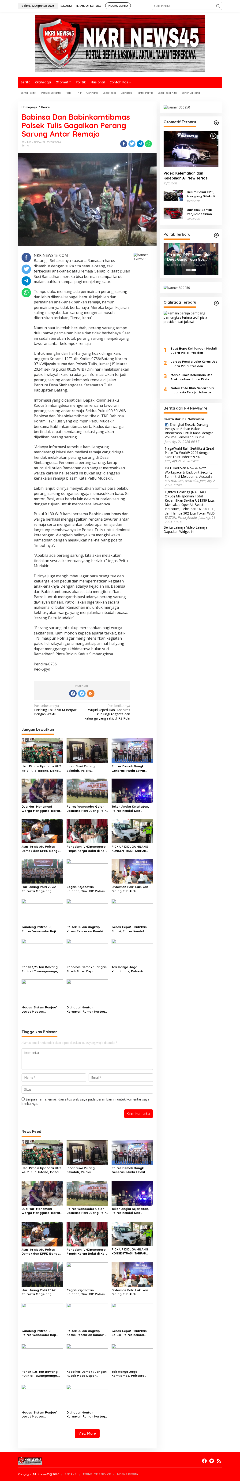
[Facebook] (73, 693)
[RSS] (90, 693)
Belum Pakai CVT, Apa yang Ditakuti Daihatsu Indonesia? (202, 194)
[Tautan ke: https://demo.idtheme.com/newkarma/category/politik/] (216, 235)
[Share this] (123, 143)
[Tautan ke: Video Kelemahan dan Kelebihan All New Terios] (191, 149)
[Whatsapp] (148, 143)
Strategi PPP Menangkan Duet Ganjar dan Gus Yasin (190, 257)
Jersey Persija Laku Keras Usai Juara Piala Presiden (194, 364)
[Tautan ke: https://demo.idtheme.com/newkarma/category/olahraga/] (216, 303)
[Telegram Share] (140, 143)
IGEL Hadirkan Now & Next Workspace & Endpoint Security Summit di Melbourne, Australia (188, 472)
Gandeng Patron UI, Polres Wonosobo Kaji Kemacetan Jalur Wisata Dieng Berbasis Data (41, 929)
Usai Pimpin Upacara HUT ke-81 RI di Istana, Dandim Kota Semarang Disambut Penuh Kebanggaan (42, 768)
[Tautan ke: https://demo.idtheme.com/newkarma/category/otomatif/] (216, 123)
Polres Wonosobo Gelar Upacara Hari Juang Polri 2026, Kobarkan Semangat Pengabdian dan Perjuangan (87, 809)
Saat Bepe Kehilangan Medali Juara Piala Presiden (194, 350)
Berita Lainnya (174, 527)
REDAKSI (70, 1474)
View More (87, 1433)
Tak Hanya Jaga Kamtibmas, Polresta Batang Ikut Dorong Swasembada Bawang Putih (129, 969)
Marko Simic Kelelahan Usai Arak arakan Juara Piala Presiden (192, 377)
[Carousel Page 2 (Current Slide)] (193, 270)
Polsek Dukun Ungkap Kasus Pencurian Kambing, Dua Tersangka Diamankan (87, 929)
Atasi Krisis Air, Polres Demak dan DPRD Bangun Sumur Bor (41, 849)
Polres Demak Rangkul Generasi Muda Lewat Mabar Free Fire (129, 768)
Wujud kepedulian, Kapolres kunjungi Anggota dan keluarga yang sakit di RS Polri (107, 712)
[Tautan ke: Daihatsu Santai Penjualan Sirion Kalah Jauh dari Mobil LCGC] (173, 213)
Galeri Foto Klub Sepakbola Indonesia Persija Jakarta (192, 390)
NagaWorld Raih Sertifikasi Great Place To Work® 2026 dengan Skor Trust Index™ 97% (189, 452)
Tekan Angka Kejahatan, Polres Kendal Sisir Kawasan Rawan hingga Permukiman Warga (130, 809)
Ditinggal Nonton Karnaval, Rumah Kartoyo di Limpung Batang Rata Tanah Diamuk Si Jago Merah (87, 1009)
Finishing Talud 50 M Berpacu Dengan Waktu (56, 710)
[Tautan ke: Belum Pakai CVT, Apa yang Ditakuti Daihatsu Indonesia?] (173, 195)
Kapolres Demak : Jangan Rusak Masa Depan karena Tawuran (87, 969)
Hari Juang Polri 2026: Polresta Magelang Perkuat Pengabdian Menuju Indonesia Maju (39, 889)
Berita (25, 145)
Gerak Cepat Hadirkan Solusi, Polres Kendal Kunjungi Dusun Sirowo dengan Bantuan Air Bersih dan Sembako (129, 929)
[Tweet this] (131, 143)
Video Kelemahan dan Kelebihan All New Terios (185, 175)
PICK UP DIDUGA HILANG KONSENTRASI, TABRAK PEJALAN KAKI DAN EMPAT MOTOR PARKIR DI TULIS (131, 849)
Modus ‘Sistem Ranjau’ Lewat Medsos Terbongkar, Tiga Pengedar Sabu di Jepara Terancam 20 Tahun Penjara (42, 1009)
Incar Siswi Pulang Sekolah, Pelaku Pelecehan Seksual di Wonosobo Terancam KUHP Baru (83, 768)
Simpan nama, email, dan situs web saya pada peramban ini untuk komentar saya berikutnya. (85, 1101)
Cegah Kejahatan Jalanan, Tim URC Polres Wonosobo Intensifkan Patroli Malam (86, 889)
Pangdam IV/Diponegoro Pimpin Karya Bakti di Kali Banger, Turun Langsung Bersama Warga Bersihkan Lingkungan (86, 849)
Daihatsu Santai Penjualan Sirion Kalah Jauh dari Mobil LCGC (199, 212)
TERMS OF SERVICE (97, 1474)
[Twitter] (82, 693)
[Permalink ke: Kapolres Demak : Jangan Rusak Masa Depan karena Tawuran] (87, 951)
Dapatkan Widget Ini (179, 531)
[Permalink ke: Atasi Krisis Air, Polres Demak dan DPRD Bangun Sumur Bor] (42, 830)
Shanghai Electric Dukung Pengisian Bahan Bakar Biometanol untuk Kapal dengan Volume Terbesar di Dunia (189, 431)
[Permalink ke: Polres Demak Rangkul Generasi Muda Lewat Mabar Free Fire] (132, 750)
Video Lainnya (196, 527)
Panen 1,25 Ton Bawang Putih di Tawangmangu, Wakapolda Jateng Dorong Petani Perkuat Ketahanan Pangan (40, 969)
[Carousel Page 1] (188, 270)
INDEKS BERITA (127, 1474)
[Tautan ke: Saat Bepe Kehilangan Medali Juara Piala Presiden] (191, 327)
